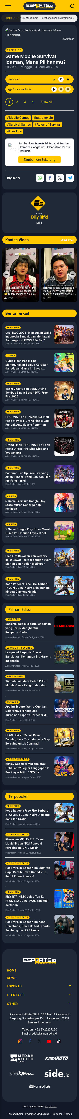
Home (11, 970)
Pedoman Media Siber (37, 1113)
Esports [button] (14, 986)
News (11, 978)
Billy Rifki (11, 67)
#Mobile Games (18, 118)
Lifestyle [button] (15, 995)
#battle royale (43, 118)
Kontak (68, 1113)
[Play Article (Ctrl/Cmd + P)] (54, 89)
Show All (46, 101)
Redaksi (57, 1113)
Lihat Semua (67, 239)
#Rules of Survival (48, 124)
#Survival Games (19, 124)
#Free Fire (14, 131)
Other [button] (12, 1004)
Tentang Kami (15, 1113)
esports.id (51, 1106)
